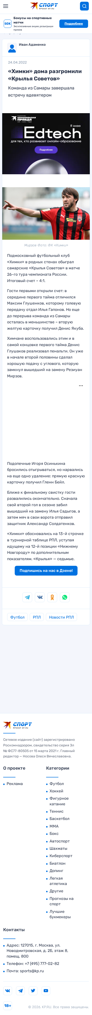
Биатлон (58, 863)
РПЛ (37, 617)
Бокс (54, 833)
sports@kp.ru (32, 971)
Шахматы (58, 848)
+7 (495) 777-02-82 (42, 963)
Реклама (15, 783)
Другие (56, 891)
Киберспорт (61, 855)
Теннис (57, 811)
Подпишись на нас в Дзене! (46, 570)
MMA (54, 826)
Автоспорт (60, 841)
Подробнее (74, 23)
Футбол (17, 617)
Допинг (56, 870)
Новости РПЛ (61, 617)
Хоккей (56, 791)
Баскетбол (59, 818)
